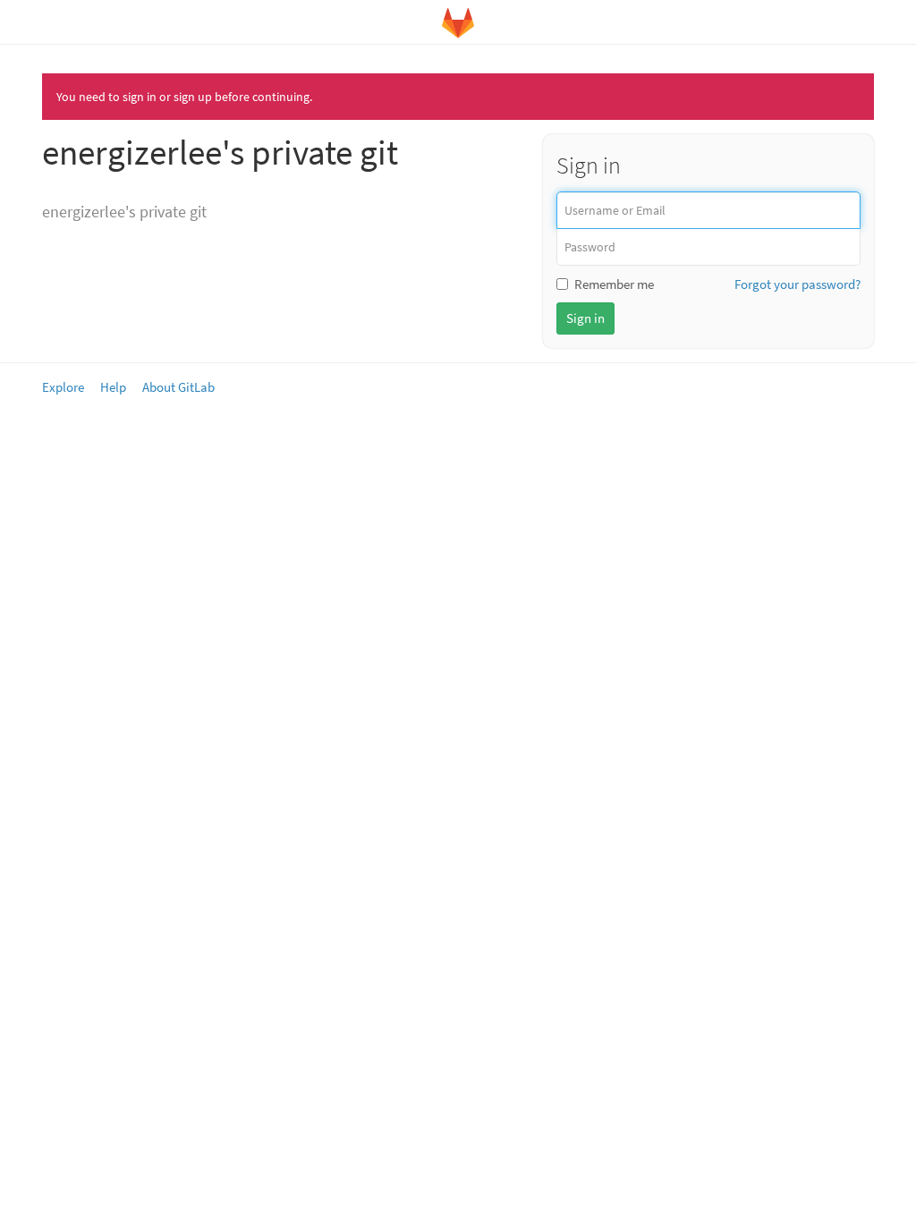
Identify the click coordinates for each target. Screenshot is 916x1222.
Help (113, 386)
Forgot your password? (797, 284)
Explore (63, 386)
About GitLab (178, 386)
